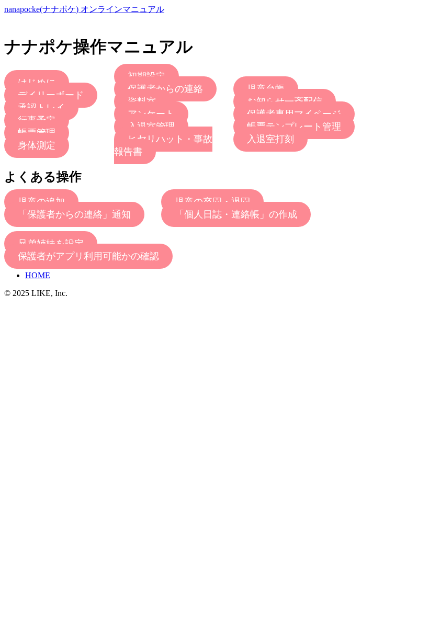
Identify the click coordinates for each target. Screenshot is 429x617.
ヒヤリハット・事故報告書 (163, 145)
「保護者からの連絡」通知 (74, 214)
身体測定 (36, 145)
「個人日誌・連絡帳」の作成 (236, 214)
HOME (37, 275)
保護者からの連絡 (165, 89)
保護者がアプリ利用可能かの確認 (88, 256)
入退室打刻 (270, 139)
